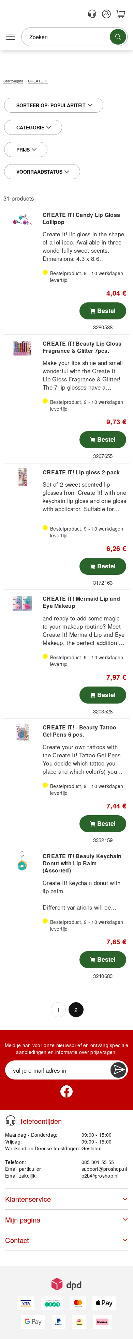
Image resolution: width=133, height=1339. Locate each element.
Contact (17, 1240)
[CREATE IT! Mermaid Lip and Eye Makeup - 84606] (22, 603)
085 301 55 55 (98, 1162)
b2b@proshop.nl (100, 1175)
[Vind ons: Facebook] (66, 1091)
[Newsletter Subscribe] (118, 1070)
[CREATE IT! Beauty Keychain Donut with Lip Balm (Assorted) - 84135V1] (22, 861)
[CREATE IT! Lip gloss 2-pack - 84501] (22, 477)
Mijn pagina (22, 1220)
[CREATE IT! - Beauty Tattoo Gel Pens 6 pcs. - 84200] (22, 732)
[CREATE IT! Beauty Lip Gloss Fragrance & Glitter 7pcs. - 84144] (22, 348)
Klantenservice (28, 1199)
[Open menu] (10, 37)
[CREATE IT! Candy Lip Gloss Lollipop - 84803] (22, 219)
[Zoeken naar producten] (118, 37)
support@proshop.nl (104, 1168)
